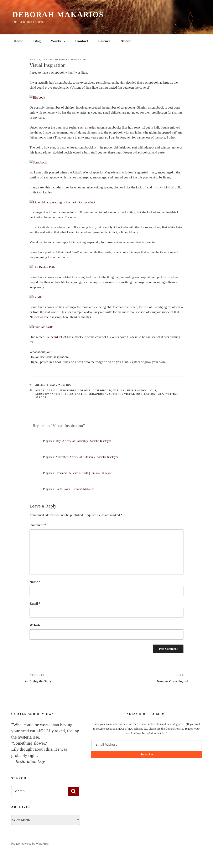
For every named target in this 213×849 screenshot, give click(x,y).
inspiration (137, 390)
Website (35, 625)
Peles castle (76, 394)
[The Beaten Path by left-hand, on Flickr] (42, 267)
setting (115, 394)
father (119, 390)
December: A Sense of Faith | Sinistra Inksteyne (84, 473)
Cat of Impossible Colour (69, 390)
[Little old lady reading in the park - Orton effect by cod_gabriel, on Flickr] (62, 202)
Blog (37, 41)
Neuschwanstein (40, 317)
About (126, 41)
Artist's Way (45, 385)
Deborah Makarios (58, 14)
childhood (102, 390)
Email (35, 603)
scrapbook (98, 394)
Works (56, 41)
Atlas (92, 127)
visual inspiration (140, 394)
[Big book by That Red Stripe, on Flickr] (37, 97)
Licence (104, 41)
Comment (38, 525)
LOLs (152, 390)
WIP (160, 394)
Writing (65, 385)
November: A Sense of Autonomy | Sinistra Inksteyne (87, 457)
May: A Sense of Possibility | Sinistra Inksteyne (83, 441)
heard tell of (58, 337)
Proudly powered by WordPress (29, 843)
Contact (81, 41)
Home (18, 41)
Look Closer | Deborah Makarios (75, 489)
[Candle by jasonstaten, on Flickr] (36, 297)
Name (35, 582)
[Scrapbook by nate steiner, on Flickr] (38, 162)
